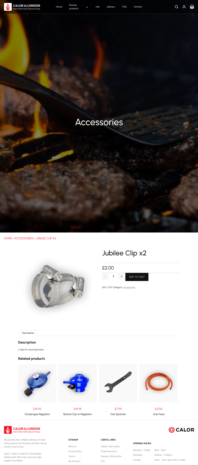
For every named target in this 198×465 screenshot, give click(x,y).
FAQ (124, 6)
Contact (138, 6)
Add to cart (137, 276)
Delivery (111, 6)
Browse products (73, 7)
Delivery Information (111, 456)
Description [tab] (28, 333)
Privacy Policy (75, 451)
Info (98, 6)
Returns (72, 446)
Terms (71, 456)
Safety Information (110, 446)
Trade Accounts (109, 451)
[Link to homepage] (22, 6)
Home (59, 6)
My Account (74, 461)
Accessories (24, 238)
